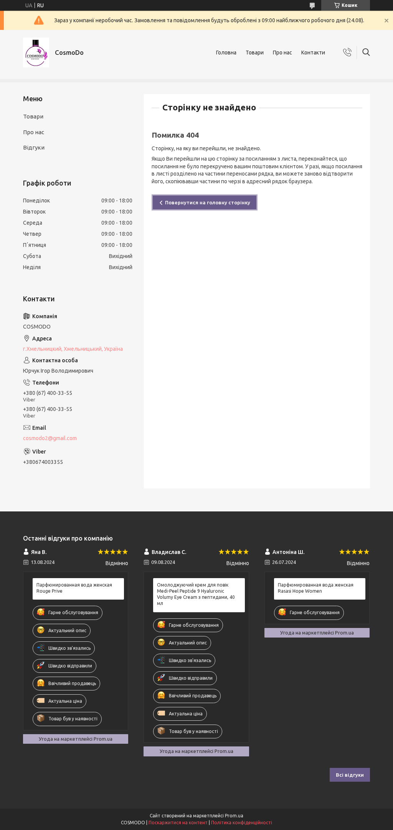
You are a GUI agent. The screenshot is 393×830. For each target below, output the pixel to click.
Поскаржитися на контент (178, 822)
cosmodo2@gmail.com (50, 438)
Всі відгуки (350, 774)
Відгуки (34, 147)
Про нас (282, 52)
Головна (226, 52)
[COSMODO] (36, 52)
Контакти (313, 52)
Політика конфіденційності (241, 822)
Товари (255, 52)
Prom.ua (234, 815)
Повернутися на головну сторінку (207, 202)
